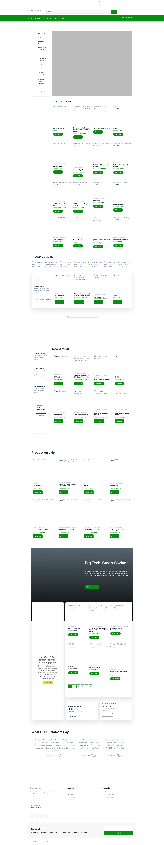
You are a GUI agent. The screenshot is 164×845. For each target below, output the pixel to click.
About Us (38, 18)
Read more (98, 132)
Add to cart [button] (58, 134)
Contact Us (47, 18)
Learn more (41, 415)
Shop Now (48, 682)
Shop (56, 18)
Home (30, 18)
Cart (62, 18)
